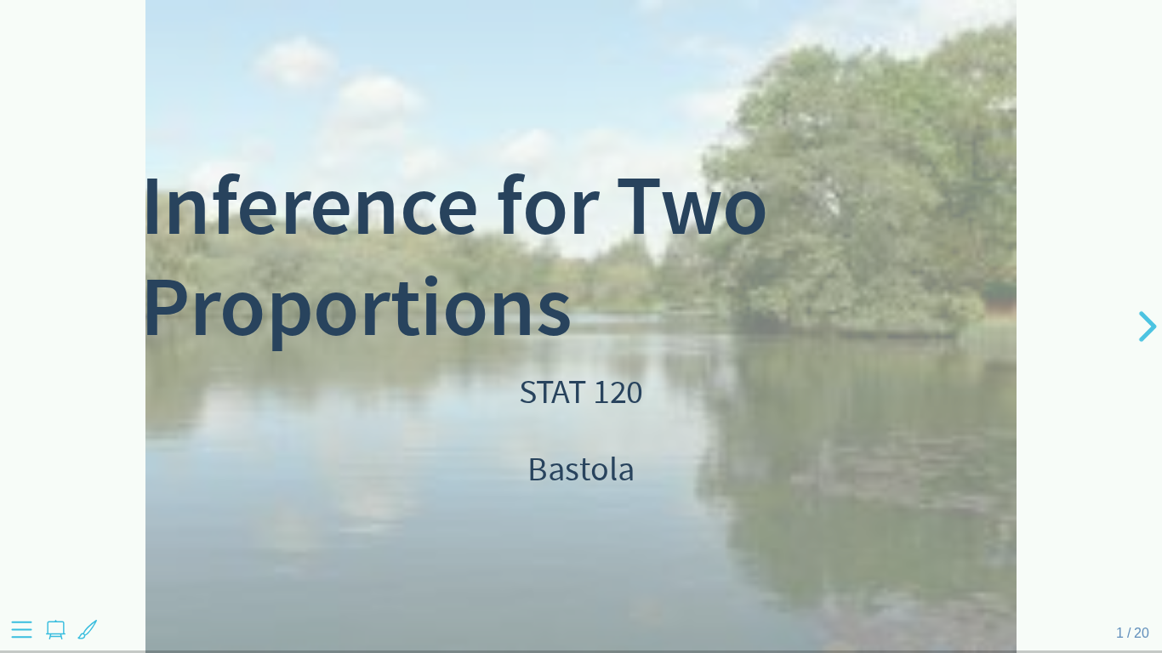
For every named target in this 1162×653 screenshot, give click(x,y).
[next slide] (1145, 326)
